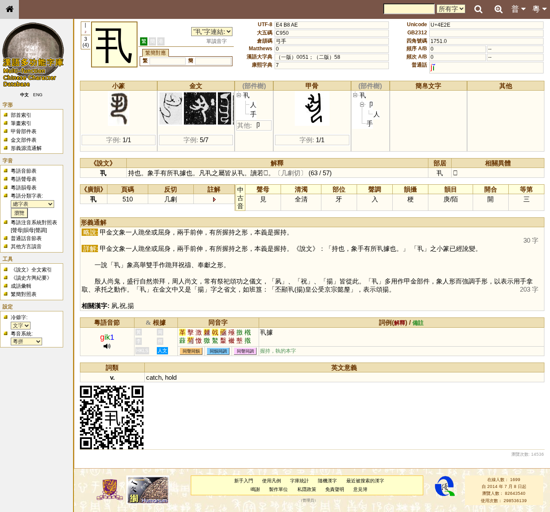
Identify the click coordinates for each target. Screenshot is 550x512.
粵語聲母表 (24, 179)
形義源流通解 (26, 148)
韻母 (29, 230)
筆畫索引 (21, 123)
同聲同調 (245, 351)
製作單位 (278, 489)
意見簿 (360, 489)
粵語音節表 (24, 171)
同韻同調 (218, 351)
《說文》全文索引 (31, 270)
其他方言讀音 (26, 247)
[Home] (9, 9)
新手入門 (243, 480)
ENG (38, 94)
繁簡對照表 (24, 294)
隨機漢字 (327, 480)
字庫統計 (299, 480)
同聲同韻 (191, 351)
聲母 (17, 230)
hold (171, 377)
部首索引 (21, 115)
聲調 (40, 230)
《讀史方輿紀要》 (31, 278)
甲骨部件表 (24, 131)
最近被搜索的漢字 (365, 480)
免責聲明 (334, 489)
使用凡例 (271, 480)
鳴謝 (255, 489)
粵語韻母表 (24, 188)
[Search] (478, 9)
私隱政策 (306, 489)
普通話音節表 (26, 238)
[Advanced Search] (498, 9)
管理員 (308, 500)
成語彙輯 (21, 286)
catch (154, 377)
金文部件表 (24, 140)
